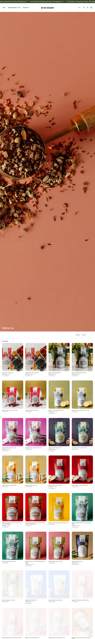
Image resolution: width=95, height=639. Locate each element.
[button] (84, 7)
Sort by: (78, 334)
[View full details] (12, 357)
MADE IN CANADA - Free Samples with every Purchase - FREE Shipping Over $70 (25, 1)
